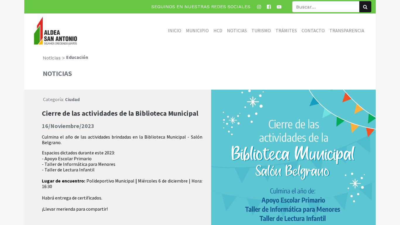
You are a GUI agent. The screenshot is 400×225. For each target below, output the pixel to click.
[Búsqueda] (365, 6)
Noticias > (54, 58)
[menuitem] (174, 30)
